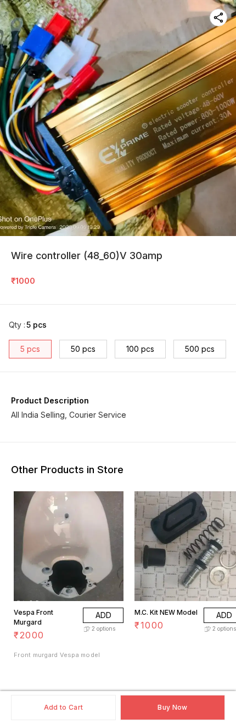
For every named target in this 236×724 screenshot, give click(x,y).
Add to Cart (63, 707)
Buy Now (172, 707)
